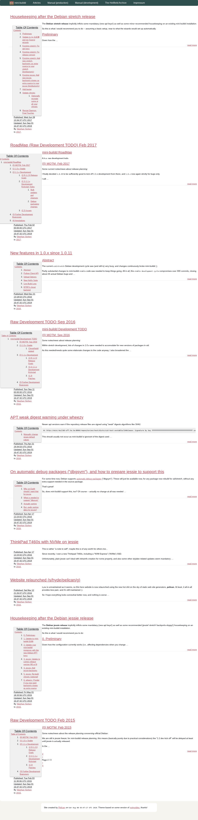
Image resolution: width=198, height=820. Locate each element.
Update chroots (28, 93)
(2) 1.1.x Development (21, 172)
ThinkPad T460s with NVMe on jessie (44, 542)
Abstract (27, 270)
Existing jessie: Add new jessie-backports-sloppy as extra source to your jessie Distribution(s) (30, 80)
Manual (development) (86, 3)
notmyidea (134, 807)
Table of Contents (8, 336)
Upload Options (30, 277)
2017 (18, 132)
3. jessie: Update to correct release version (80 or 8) (31, 662)
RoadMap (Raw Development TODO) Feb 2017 (53, 145)
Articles (37, 3)
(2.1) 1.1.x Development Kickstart (33, 369)
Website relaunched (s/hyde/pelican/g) (45, 580)
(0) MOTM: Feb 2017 (21, 165)
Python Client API (31, 273)
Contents (17, 30)
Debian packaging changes (34, 204)
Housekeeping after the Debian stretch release (52, 16)
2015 (18, 707)
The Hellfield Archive (116, 3)
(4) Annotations (18, 220)
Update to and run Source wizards (30, 40)
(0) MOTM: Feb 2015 (28, 737)
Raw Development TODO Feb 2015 (42, 720)
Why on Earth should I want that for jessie (30, 491)
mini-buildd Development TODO (23, 339)
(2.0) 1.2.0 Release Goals (32, 360)
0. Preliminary (29, 635)
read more (192, 45)
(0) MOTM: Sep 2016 (28, 342)
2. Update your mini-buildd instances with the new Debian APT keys (31, 650)
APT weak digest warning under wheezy (46, 417)
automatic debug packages (89, 479)
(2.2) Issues (27, 210)
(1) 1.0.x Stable (18, 169)
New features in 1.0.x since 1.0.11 (41, 253)
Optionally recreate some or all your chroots (35, 101)
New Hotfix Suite (31, 280)
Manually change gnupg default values (30, 437)
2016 (18, 308)
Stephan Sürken (24, 129)
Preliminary (27, 34)
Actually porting (30, 504)
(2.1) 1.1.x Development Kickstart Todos (28, 184)
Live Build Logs (30, 284)
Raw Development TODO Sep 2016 (42, 322)
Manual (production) (58, 3)
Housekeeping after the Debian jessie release (51, 618)
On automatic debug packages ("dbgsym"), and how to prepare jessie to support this (87, 471)
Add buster (27, 89)
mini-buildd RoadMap (12, 162)
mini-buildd (20, 3)
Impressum (139, 3)
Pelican (61, 807)
